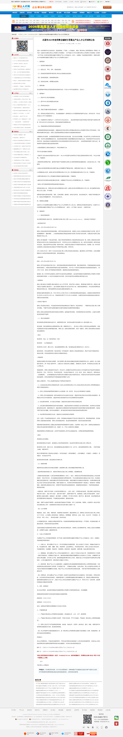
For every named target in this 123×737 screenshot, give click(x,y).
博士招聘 (59, 12)
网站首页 (15, 12)
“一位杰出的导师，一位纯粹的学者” (21, 121)
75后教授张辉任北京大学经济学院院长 (22, 77)
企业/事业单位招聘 (32, 34)
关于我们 (13, 710)
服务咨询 (68, 710)
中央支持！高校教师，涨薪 (20, 134)
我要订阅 (51, 1)
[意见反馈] (97, 727)
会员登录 (65, 1)
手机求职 (84, 1)
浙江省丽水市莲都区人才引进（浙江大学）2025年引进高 (50, 685)
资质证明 (29, 710)
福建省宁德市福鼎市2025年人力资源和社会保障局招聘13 (50, 692)
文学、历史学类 (89, 16)
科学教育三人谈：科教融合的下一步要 (22, 119)
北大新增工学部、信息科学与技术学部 (22, 146)
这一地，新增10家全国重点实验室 (21, 60)
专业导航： (24, 16)
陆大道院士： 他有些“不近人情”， (21, 116)
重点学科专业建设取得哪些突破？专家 (22, 110)
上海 (20, 20)
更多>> (31, 54)
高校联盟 (92, 710)
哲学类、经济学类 (77, 16)
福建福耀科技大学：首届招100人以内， (22, 149)
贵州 (20, 22)
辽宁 (31, 22)
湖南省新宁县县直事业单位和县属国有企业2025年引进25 (83, 695)
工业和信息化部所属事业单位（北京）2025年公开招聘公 (50, 695)
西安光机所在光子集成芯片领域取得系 (22, 190)
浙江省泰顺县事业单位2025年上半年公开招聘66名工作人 (83, 704)
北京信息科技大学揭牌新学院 (20, 157)
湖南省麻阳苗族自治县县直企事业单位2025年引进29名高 (50, 697)
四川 (17, 22)
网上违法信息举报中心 (43, 733)
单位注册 (77, 1)
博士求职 (36, 12)
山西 (34, 20)
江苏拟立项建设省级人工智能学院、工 (22, 154)
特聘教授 (82, 12)
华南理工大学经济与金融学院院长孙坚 (22, 124)
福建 (58, 20)
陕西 (43, 22)
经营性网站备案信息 (30, 733)
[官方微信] (88, 727)
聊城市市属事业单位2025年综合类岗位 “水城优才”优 (82, 683)
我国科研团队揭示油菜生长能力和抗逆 (22, 176)
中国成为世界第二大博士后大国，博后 (22, 99)
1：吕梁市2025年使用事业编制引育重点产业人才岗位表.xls (57, 647)
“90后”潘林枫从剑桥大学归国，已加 (21, 151)
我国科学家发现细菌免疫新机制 (21, 193)
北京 (17, 20)
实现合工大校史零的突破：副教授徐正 (22, 69)
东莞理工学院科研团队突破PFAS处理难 (22, 184)
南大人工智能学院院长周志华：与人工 (22, 104)
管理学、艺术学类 (101, 16)
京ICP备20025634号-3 (35, 719)
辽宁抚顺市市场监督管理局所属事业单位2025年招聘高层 (83, 690)
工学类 (39, 16)
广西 (66, 22)
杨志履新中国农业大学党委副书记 (21, 89)
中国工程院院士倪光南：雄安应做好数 (22, 127)
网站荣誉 (100, 710)
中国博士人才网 (22, 34)
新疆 (55, 22)
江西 (55, 20)
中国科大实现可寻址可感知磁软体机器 (22, 181)
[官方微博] (84, 727)
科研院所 (74, 12)
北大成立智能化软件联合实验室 (21, 166)
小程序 (100, 1)
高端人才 (89, 12)
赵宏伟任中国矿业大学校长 (20, 83)
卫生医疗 (104, 12)
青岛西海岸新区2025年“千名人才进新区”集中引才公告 (50, 688)
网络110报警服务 (55, 733)
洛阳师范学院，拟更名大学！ (20, 66)
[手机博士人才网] (102, 727)
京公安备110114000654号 (22, 719)
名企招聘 (96, 12)
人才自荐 (71, 1)
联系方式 (37, 710)
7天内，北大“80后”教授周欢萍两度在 (22, 72)
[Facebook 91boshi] (106, 727)
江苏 (43, 20)
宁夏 (49, 22)
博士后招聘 (67, 12)
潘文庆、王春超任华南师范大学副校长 (22, 80)
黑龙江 (38, 22)
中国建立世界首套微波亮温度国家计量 (22, 204)
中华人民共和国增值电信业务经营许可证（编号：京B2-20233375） (42, 722)
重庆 (23, 20)
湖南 (63, 20)
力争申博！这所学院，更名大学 (21, 63)
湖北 (66, 20)
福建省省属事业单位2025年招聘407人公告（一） (48, 690)
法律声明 (76, 710)
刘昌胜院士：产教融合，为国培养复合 (22, 86)
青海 (52, 22)
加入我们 (53, 710)
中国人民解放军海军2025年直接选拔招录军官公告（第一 (50, 699)
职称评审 (22, 12)
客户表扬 (84, 710)
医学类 (46, 16)
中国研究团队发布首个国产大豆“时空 (22, 187)
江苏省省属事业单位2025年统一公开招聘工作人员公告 (50, 702)
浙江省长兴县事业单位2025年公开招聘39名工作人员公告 (83, 702)
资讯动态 (29, 12)
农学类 (68, 16)
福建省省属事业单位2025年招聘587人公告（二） (81, 688)
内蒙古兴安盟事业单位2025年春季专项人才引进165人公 (83, 692)
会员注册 (108, 710)
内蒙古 (38, 20)
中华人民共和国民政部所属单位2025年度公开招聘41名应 (83, 697)
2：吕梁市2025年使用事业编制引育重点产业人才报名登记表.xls (58, 651)
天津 (26, 20)
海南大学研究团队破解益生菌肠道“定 (22, 178)
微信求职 (93, 1)
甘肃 (46, 22)
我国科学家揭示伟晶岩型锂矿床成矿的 (22, 201)
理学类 (32, 16)
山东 (46, 20)
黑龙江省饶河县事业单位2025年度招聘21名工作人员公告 (83, 699)
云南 (23, 22)
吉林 (34, 22)
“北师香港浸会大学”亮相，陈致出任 (21, 160)
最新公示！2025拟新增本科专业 (21, 58)
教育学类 (60, 16)
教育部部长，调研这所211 (19, 137)
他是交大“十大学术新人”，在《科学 (21, 113)
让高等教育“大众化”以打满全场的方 (21, 96)
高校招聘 (44, 12)
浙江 (49, 20)
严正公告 (21, 710)
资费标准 (45, 710)
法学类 (53, 16)
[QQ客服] (93, 727)
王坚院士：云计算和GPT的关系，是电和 (23, 102)
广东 (63, 22)
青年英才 (51, 12)
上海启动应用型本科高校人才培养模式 (22, 143)
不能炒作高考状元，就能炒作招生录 (22, 107)
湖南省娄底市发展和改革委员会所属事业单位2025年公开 (50, 704)
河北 (31, 20)
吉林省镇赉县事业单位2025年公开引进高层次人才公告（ (83, 685)
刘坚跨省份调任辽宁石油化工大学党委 (22, 163)
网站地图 (60, 710)
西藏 (26, 22)
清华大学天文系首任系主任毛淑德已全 (22, 75)
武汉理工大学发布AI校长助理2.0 (21, 173)
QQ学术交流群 (58, 1)
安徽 (52, 20)
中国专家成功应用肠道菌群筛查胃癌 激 (22, 198)
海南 (58, 22)
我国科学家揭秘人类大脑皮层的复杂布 (22, 196)
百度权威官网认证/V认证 (67, 733)
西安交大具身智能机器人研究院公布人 (22, 140)
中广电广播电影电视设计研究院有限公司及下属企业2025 (50, 683)
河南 (69, 20)
